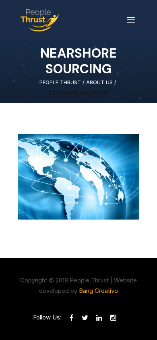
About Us (99, 82)
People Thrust (60, 82)
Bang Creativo (98, 290)
